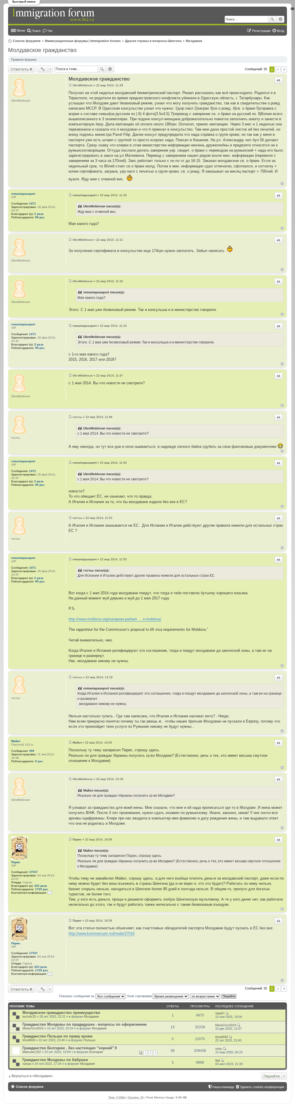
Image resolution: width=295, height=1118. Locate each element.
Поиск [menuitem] (36, 31)
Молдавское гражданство (42, 50)
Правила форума (23, 59)
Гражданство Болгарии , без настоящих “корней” (68, 1048)
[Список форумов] (54, 15)
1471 (32, 203)
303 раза (40, 885)
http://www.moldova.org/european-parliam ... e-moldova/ (115, 619)
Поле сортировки (140, 996)
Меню (21, 30)
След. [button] (284, 69)
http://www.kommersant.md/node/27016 (102, 933)
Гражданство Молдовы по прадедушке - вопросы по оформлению (84, 1024)
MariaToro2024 (33, 1028)
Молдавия (194, 41)
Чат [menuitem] (50, 31)
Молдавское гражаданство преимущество (61, 1012)
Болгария (96, 1052)
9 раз (39, 761)
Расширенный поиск (280, 19)
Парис (15, 862)
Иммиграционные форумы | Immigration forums (83, 41)
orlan (218, 1048)
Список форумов (27, 41)
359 (31, 750)
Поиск (272, 19)
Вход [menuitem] (280, 31)
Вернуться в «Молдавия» (32, 1076)
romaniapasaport (23, 193)
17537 (33, 872)
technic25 (29, 1016)
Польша (89, 1040)
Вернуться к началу (282, 183)
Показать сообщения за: (77, 996)
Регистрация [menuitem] (261, 31)
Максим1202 (31, 1052)
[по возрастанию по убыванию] (205, 996)
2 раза (39, 213)
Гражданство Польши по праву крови (57, 1036)
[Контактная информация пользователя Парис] (50, 892)
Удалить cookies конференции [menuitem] (262, 1087)
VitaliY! (219, 1013)
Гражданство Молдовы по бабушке (55, 1060)
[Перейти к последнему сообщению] (226, 1013)
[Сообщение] (70, 85)
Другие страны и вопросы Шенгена (153, 41)
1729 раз (41, 889)
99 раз (39, 217)
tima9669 (28, 1040)
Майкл (15, 741)
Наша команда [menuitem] (223, 1087)
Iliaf (217, 1060)
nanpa (26, 1063)
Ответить (20, 69)
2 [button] (278, 69)
